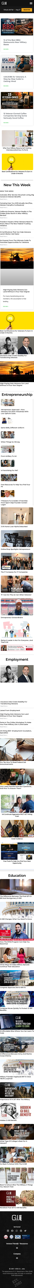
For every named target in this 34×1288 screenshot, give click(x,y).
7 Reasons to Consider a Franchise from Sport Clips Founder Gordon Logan (14, 503)
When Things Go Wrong (10, 442)
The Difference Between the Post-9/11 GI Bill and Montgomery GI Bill (16, 897)
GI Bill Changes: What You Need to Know (16, 919)
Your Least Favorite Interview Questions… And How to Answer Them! (16, 787)
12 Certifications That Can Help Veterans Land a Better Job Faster (15, 233)
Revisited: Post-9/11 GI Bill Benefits (13, 1208)
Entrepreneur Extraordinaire (12, 618)
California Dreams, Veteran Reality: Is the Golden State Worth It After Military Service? (16, 213)
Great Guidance (17, 839)
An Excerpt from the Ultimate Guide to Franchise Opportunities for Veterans (15, 241)
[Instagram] (16, 1231)
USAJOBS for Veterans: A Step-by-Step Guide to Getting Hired (14, 79)
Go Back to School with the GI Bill (13, 1164)
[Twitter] (25, 1231)
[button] (31, 3)
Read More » (6, 49)
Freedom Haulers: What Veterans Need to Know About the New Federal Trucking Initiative (16, 224)
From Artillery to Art (9, 456)
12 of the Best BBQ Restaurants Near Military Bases (15, 42)
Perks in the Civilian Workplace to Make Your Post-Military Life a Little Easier (15, 723)
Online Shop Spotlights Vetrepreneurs (15, 549)
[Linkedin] (8, 1231)
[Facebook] (12, 1231)
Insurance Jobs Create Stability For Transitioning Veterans (13, 356)
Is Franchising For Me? (9, 470)
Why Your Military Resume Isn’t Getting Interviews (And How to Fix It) (17, 149)
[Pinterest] (21, 1231)
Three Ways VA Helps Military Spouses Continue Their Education (14, 966)
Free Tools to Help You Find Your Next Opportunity (17, 862)
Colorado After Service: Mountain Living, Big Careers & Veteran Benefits (17, 196)
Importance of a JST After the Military (15, 1099)
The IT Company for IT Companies (14, 572)
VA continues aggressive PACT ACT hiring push (17, 815)
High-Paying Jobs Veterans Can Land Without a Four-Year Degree (16, 291)
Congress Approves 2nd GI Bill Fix (13, 987)
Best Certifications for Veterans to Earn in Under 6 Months (17, 172)
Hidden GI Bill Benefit (8, 1120)
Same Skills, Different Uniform (12, 428)
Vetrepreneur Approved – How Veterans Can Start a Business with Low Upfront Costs (14, 411)
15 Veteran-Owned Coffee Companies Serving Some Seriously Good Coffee (15, 115)
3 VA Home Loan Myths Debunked (14, 527)
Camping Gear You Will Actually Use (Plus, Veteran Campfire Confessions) (16, 204)
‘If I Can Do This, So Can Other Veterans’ (16, 595)
